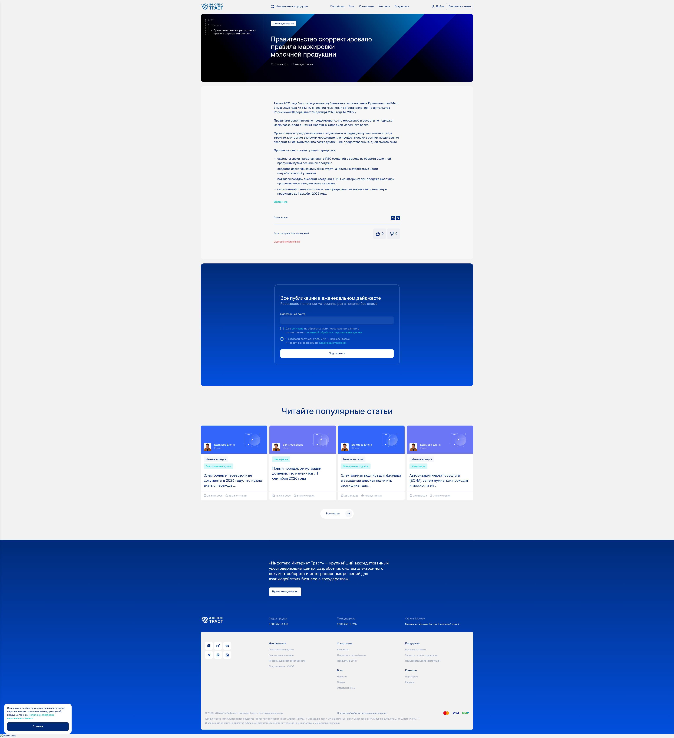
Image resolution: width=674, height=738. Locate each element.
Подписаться (337, 353)
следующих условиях (332, 343)
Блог (211, 19)
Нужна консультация (285, 591)
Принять (38, 726)
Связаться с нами (460, 6)
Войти (440, 6)
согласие (297, 328)
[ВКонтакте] (393, 218)
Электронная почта (292, 314)
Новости (216, 25)
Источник (281, 202)
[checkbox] (281, 328)
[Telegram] (398, 218)
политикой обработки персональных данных (334, 332)
